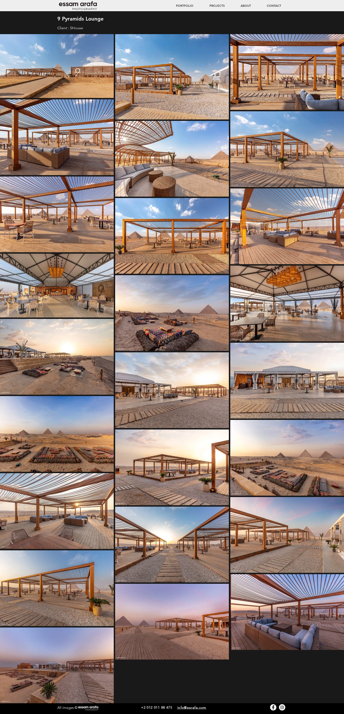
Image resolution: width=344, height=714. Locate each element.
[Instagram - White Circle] (282, 707)
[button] (212, 5)
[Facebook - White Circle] (273, 707)
